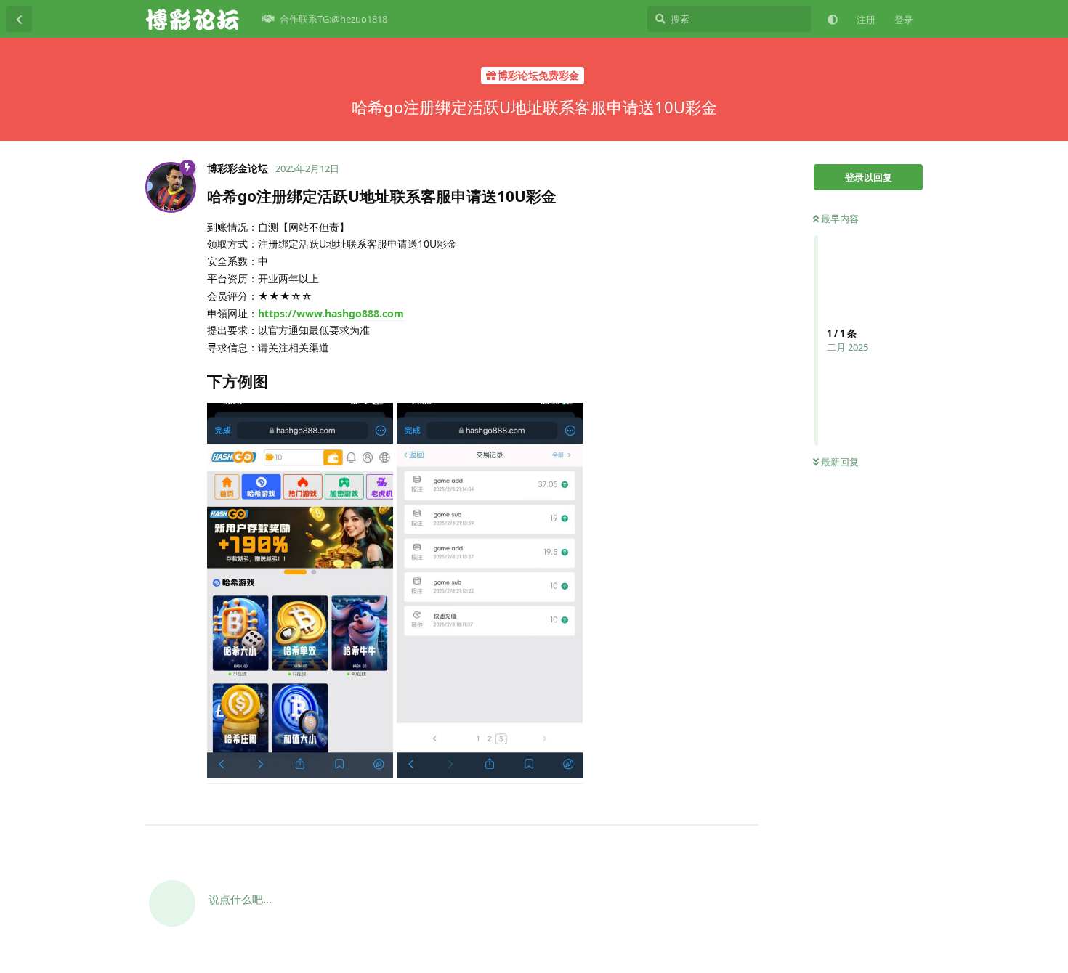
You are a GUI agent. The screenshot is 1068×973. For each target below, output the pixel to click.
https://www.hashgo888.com (331, 313)
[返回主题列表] (19, 19)
